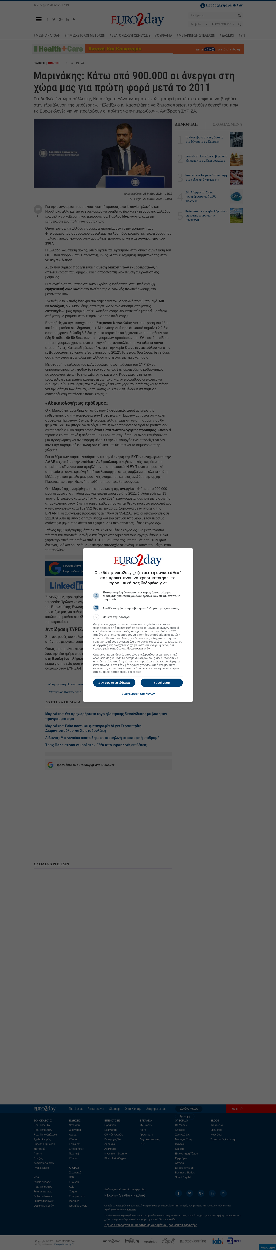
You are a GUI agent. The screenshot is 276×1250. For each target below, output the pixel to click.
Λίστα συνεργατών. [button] (138, 648)
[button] (138, 617)
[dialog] (138, 625)
